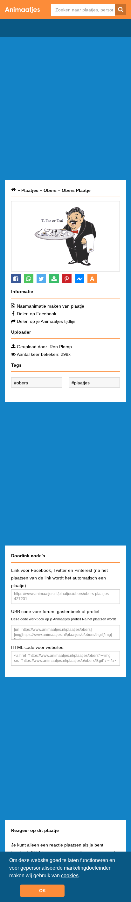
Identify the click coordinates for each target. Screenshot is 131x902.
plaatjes (82, 382)
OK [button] (42, 890)
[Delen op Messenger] (79, 278)
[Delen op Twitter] (41, 278)
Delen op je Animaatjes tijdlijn (46, 321)
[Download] (54, 278)
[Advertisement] (65, 108)
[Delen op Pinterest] (67, 278)
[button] (82, 876)
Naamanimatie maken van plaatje (50, 306)
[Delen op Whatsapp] (28, 278)
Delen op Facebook (36, 313)
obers (22, 382)
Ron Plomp (61, 346)
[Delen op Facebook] (16, 278)
